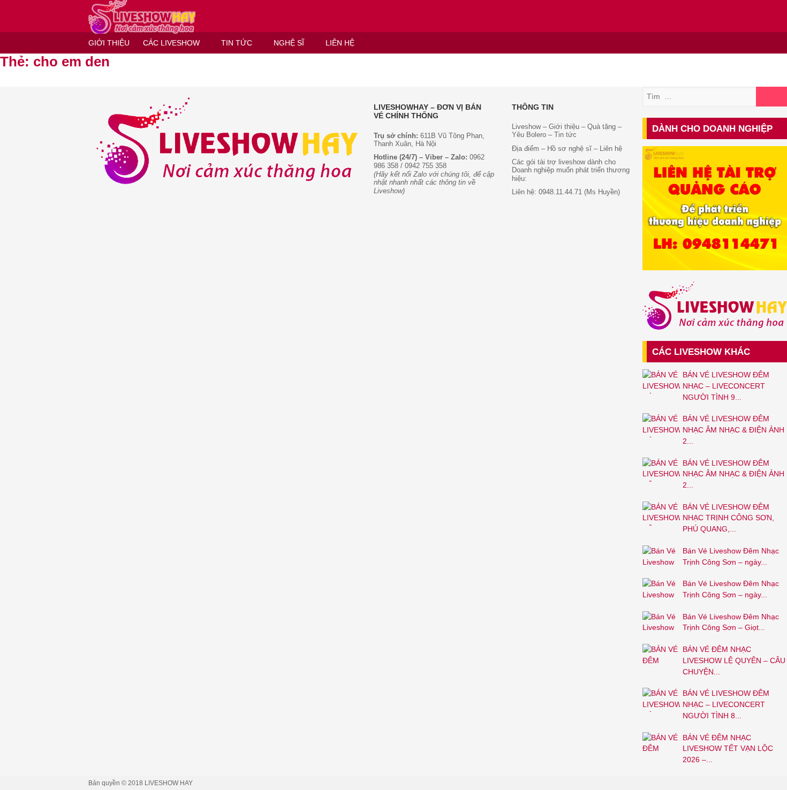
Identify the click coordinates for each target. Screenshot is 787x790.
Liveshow (526, 127)
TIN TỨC (236, 43)
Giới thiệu (563, 127)
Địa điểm (525, 149)
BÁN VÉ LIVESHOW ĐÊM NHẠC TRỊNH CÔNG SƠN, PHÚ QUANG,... (728, 518)
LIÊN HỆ (340, 43)
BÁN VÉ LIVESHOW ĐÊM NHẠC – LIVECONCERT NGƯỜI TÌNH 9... (726, 385)
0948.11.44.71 (560, 192)
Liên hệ (611, 149)
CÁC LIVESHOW (171, 43)
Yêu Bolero (529, 135)
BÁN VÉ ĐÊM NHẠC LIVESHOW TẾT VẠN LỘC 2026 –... (728, 748)
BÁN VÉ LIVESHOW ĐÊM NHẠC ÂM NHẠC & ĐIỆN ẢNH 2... (733, 429)
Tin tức (565, 135)
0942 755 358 (426, 166)
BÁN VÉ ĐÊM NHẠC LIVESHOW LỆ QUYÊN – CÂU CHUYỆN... (734, 660)
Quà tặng (601, 127)
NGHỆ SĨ (289, 43)
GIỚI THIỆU (109, 43)
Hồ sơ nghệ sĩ (569, 149)
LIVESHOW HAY (169, 783)
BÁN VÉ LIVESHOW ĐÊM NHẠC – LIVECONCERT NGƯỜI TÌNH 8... (726, 704)
